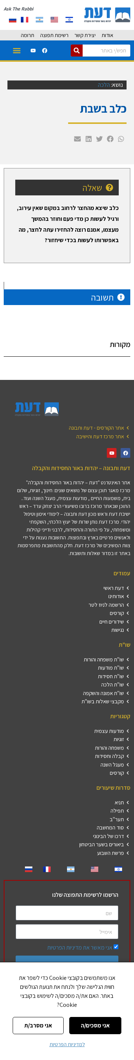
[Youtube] (33, 50)
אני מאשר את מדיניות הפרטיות (79, 947)
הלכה (104, 85)
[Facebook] (44, 50)
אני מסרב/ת (38, 1025)
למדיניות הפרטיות (67, 1044)
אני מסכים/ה (95, 1025)
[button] (17, 50)
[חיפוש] (77, 51)
